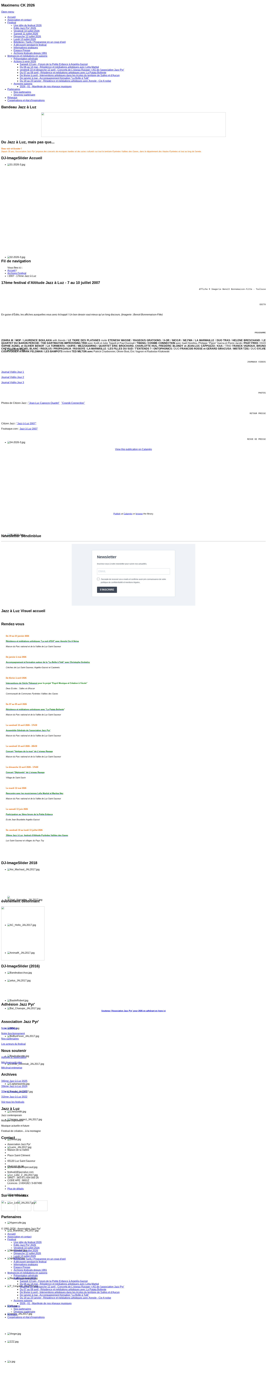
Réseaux (12, 1314)
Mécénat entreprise (11, 1067)
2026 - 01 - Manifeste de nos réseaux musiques (46, 1303)
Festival (11, 1239)
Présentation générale (26, 1275)
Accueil (11, 270)
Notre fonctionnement (13, 1033)
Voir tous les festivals (12, 1102)
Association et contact (19, 1236)
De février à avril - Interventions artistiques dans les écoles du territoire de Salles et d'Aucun (70, 1292)
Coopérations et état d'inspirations (26, 1317)
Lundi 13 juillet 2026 (25, 1256)
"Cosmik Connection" (73, 403)
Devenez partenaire (24, 1311)
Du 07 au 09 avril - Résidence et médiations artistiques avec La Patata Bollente (63, 1289)
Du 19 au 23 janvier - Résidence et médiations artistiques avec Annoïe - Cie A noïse (65, 1297)
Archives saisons (23, 1300)
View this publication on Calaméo (133, 449)
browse (139, 513)
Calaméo (128, 513)
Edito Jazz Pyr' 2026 (25, 1245)
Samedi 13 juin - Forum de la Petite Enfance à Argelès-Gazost (54, 1281)
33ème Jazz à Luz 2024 (14, 1086)
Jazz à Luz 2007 (29, 428)
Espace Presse (22, 1267)
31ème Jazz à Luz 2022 (14, 1096)
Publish (117, 513)
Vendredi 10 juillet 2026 (27, 1247)
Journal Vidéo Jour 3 (12, 382)
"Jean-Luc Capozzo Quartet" (43, 403)
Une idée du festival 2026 (28, 1242)
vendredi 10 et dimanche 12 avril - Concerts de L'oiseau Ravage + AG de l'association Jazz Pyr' (72, 1286)
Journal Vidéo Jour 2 (12, 377)
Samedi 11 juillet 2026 (26, 1250)
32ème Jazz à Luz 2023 (14, 1091)
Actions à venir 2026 (25, 1278)
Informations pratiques (26, 1264)
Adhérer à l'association (13, 1057)
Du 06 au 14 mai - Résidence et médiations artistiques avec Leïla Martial (59, 1284)
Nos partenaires (10, 1038)
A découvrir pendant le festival (30, 1261)
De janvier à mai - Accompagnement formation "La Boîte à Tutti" (54, 1295)
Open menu (7, 11)
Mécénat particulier (11, 1062)
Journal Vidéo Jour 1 (12, 372)
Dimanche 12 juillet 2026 (27, 1253)
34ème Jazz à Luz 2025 (14, 1081)
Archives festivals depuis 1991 (30, 1270)
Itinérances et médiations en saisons (27, 1272)
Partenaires (13, 1306)
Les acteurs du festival (13, 1044)
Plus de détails (15, 1188)
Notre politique (9, 1028)
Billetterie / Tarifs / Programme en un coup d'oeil (40, 1259)
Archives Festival (16, 273)
